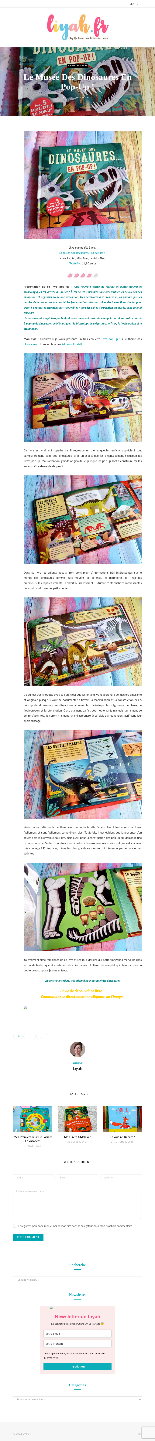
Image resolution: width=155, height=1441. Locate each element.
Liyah (70, 97)
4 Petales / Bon (77, 66)
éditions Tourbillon (73, 344)
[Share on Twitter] (10, 148)
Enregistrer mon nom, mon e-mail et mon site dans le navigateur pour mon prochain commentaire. (75, 1226)
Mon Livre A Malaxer (77, 1137)
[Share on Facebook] (10, 139)
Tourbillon (75, 263)
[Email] (10, 168)
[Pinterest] (10, 158)
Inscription (78, 1366)
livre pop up (109, 339)
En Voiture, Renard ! (122, 1137)
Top (139, 1434)
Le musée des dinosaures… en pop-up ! (82, 253)
